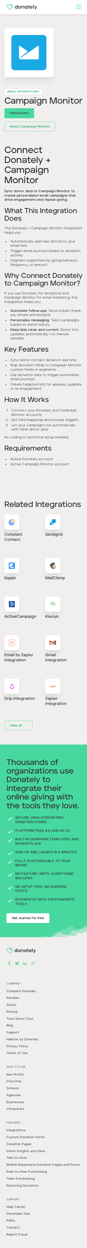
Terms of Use (16, 1053)
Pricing (11, 1011)
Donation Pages (18, 1144)
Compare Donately (21, 991)
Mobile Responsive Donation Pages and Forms (43, 1164)
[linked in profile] (25, 963)
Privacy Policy (17, 1046)
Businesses (15, 1102)
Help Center (16, 1207)
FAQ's (10, 1220)
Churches (14, 1081)
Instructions (19, 113)
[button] (78, 7)
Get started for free (28, 918)
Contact (13, 1227)
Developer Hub (18, 1213)
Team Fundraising (20, 1178)
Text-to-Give (16, 1157)
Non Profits (15, 1074)
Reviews (12, 998)
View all (16, 725)
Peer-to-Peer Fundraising (26, 1171)
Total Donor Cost (19, 1018)
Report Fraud (16, 1234)
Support (12, 1032)
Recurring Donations (22, 1185)
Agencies (13, 1095)
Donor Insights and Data (25, 1151)
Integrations (16, 1130)
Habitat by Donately (22, 1039)
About (11, 1004)
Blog (9, 1025)
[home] (20, 7)
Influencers (15, 1109)
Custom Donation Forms (25, 1137)
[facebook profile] (9, 963)
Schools (12, 1088)
